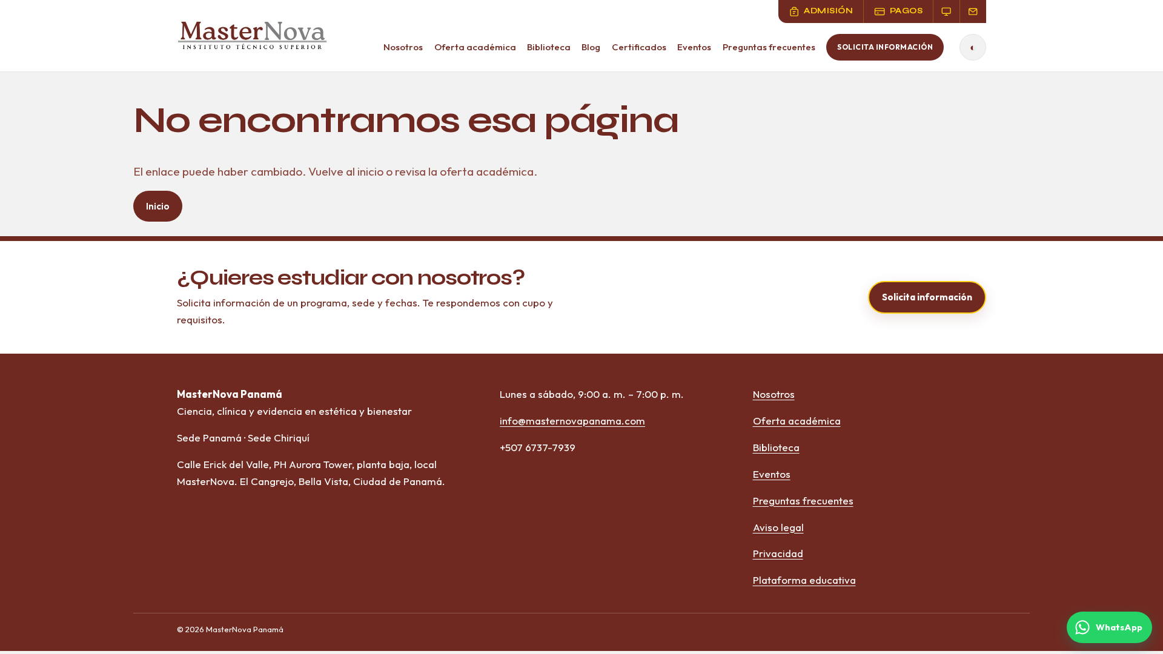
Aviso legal (778, 527)
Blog (591, 47)
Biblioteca (549, 47)
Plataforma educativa (804, 579)
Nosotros (403, 47)
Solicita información (885, 46)
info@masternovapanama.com (572, 420)
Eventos (694, 47)
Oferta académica (475, 47)
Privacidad (778, 553)
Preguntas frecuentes (769, 47)
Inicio (158, 206)
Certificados (639, 47)
